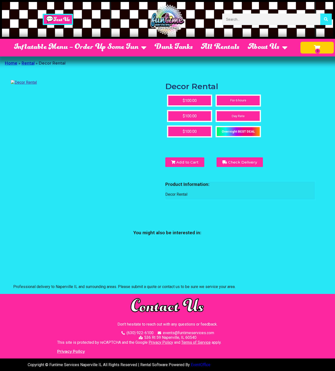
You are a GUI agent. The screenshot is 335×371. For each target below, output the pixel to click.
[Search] (326, 19)
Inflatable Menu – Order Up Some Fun (76, 47)
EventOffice (200, 364)
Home (11, 63)
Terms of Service (196, 342)
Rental (28, 63)
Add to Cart (186, 162)
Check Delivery (242, 162)
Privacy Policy (161, 342)
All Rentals (220, 47)
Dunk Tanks (174, 47)
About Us (264, 47)
